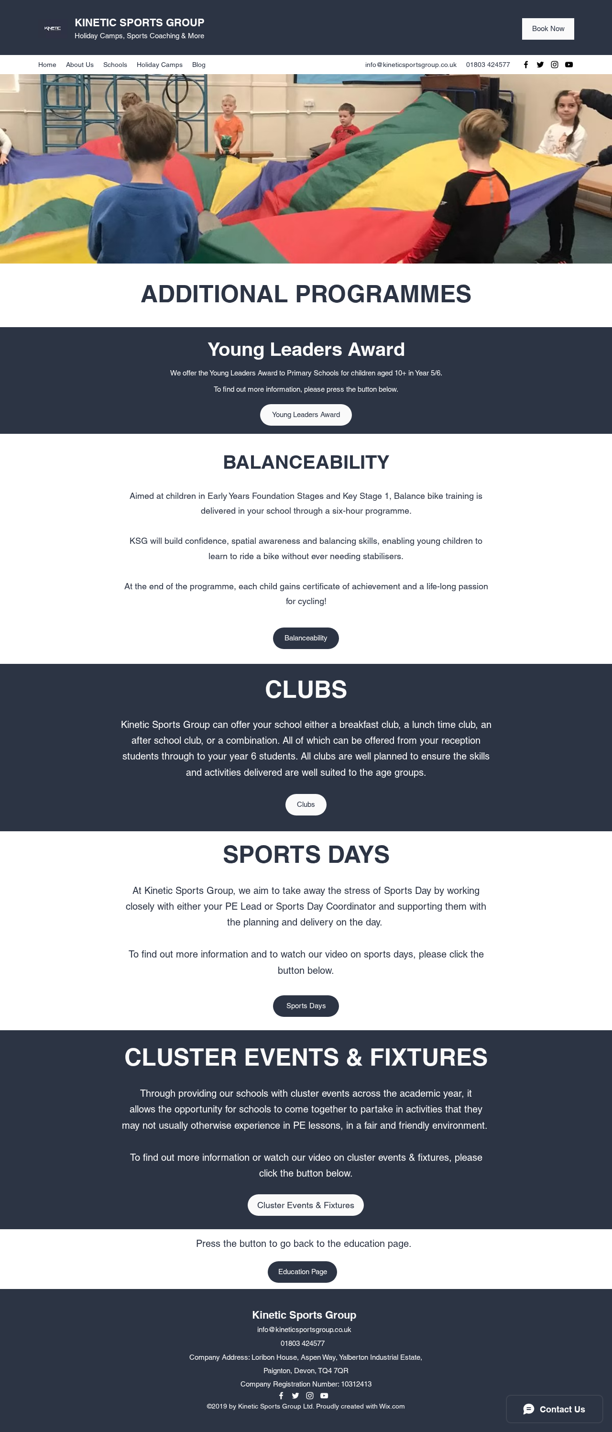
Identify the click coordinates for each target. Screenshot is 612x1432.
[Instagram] (554, 64)
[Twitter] (540, 64)
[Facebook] (526, 64)
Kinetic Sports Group (304, 1315)
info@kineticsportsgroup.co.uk (411, 64)
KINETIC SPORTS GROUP (140, 22)
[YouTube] (569, 64)
